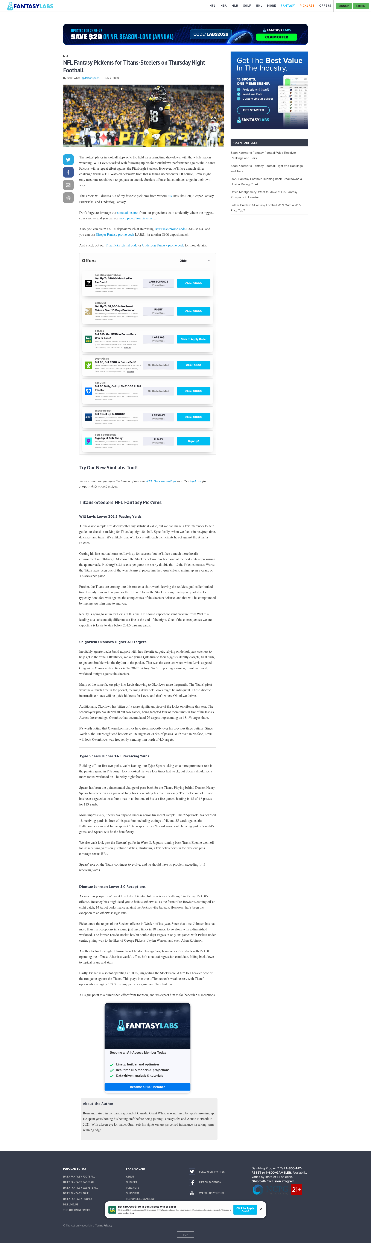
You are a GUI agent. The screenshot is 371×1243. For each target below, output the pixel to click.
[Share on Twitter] (68, 160)
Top (185, 1234)
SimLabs (195, 481)
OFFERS (325, 6)
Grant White (74, 78)
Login (360, 6)
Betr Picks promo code (170, 228)
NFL (66, 56)
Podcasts (133, 1188)
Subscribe (132, 1193)
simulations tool (127, 212)
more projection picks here (137, 218)
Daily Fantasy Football (79, 1177)
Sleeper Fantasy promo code (115, 234)
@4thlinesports (90, 78)
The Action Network (76, 1210)
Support (131, 1182)
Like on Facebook (210, 1182)
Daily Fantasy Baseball (79, 1182)
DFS (170, 196)
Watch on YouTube (211, 1193)
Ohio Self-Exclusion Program (273, 1181)
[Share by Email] (68, 186)
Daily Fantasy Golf (75, 1193)
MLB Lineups (71, 1205)
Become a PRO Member (147, 1087)
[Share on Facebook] (68, 173)
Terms (99, 1225)
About (130, 1177)
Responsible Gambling (140, 1199)
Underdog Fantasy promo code (163, 245)
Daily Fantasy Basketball (80, 1188)
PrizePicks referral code (121, 245)
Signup (344, 6)
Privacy (108, 1225)
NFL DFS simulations (161, 481)
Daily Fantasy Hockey (77, 1199)
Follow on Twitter (212, 1172)
